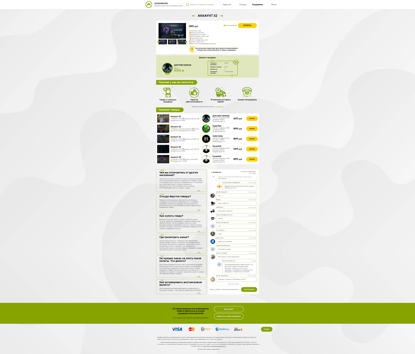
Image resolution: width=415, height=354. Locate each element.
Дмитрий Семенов (182, 65)
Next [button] (186, 42)
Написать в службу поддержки (229, 316)
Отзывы (243, 5)
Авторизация (249, 289)
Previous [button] (158, 42)
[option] (172, 31)
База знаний (228, 309)
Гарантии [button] (227, 5)
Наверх (266, 329)
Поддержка (257, 5)
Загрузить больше (233, 283)
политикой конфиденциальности (214, 346)
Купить (247, 25)
